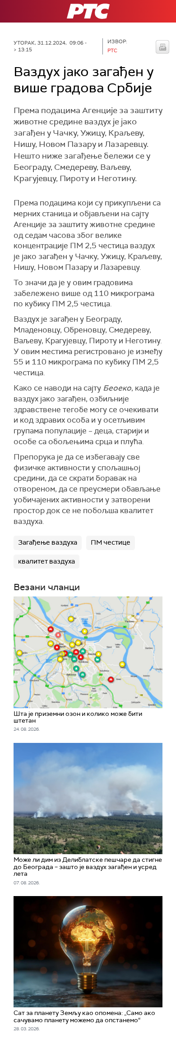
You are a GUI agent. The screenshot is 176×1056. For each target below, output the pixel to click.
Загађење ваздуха (47, 542)
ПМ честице (110, 542)
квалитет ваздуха (46, 561)
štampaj (162, 47)
